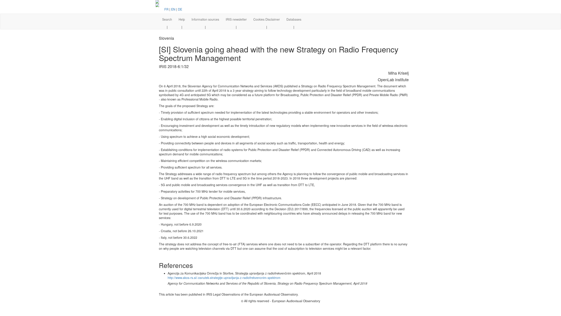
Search (167, 19)
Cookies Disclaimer (266, 19)
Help (182, 19)
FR (166, 9)
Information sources (205, 19)
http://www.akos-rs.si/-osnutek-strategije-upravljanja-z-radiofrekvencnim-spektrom (224, 277)
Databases (293, 19)
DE (180, 9)
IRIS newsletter (236, 19)
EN (173, 9)
